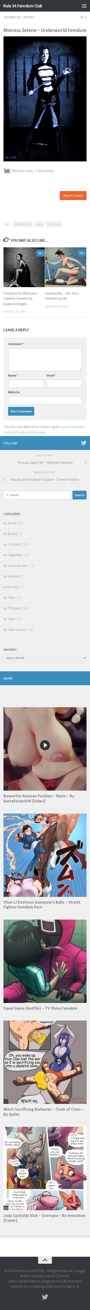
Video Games (17, 629)
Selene (39, 224)
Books (12, 533)
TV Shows (14, 608)
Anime (12, 523)
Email (51, 375)
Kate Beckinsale (22, 224)
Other (11, 597)
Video (11, 619)
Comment (16, 344)
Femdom (14, 576)
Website (14, 392)
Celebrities (12, 17)
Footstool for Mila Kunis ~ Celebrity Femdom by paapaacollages (21, 298)
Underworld (53, 224)
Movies (29, 17)
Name (13, 375)
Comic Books (17, 565)
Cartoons (14, 544)
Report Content (73, 196)
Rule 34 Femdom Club (22, 6)
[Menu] (84, 6)
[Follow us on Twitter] (84, 443)
